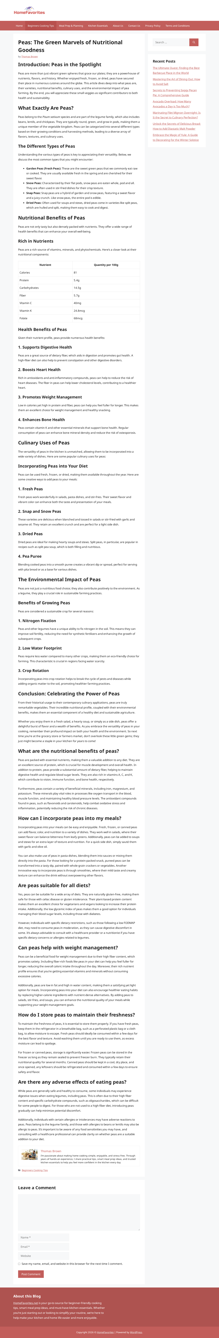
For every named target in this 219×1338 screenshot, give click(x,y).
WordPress (136, 1332)
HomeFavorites (105, 1332)
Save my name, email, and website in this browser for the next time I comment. (72, 1264)
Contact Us (134, 25)
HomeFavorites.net (25, 1303)
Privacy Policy (152, 25)
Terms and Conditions (178, 25)
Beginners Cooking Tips (41, 25)
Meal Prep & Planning (71, 25)
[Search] (193, 42)
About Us (118, 25)
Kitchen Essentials (98, 25)
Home (19, 25)
